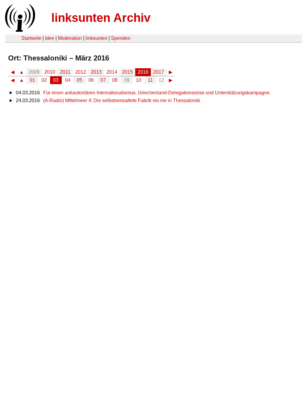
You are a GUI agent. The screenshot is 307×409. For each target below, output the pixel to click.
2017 (158, 72)
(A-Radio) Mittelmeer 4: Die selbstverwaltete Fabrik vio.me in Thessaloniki (121, 100)
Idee (49, 38)
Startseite (31, 38)
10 (138, 80)
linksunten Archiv (101, 17)
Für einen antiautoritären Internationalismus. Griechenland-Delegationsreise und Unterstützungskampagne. (157, 92)
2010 (49, 72)
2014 (111, 72)
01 (32, 80)
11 (150, 80)
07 (103, 80)
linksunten (96, 38)
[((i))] (19, 30)
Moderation (70, 38)
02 (44, 80)
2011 (65, 72)
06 (91, 80)
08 (115, 80)
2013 (96, 72)
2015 (127, 72)
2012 (80, 72)
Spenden (120, 38)
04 (67, 80)
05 (79, 80)
